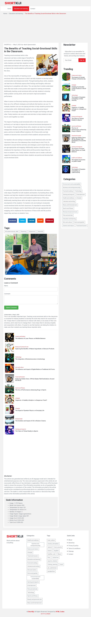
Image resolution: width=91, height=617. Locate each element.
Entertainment (18, 418)
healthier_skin (52, 554)
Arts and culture (19, 367)
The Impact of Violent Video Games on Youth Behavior (78, 150)
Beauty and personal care (21, 346)
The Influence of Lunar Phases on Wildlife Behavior (30, 338)
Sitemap (71, 551)
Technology (18, 357)
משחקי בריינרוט (45, 614)
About (70, 540)
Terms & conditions (74, 548)
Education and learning (21, 8)
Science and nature (20, 336)
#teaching (23, 231)
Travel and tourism (20, 376)
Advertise (71, 543)
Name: (6, 286)
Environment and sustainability (71, 184)
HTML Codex (60, 611)
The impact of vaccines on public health (78, 160)
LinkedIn (31, 220)
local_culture (51, 540)
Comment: (7, 294)
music (61, 564)
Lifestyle (17, 398)
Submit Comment (11, 307)
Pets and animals (68, 215)
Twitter (22, 220)
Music (59, 554)
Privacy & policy (73, 545)
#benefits (40, 231)
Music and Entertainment (70, 205)
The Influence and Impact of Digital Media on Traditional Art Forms (35, 369)
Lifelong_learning (52, 564)
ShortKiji (31, 611)
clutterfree (56, 557)
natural (50, 547)
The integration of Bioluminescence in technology (30, 359)
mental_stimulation (53, 543)
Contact (32, 8)
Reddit (40, 220)
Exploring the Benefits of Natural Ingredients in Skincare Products (34, 349)
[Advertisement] (45, 28)
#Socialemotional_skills (11, 231)
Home (9, 8)
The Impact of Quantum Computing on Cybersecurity (78, 171)
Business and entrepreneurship (72, 187)
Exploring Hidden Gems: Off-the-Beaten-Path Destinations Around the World (34, 379)
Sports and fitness (20, 388)
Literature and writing (69, 201)
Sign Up (82, 60)
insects (50, 550)
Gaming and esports (20, 429)
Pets (49, 557)
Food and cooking (68, 191)
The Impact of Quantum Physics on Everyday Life (29, 410)
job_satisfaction (52, 568)
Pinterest (49, 220)
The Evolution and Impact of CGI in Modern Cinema (30, 421)
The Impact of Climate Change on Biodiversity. (79, 78)
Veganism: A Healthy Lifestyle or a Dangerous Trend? (31, 400)
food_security (58, 547)
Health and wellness (77, 157)
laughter (56, 550)
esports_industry (52, 561)
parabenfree (51, 571)
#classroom (32, 231)
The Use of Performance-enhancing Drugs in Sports (30, 390)
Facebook (12, 220)
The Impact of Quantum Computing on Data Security (78, 98)
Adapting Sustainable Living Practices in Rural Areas (79, 88)
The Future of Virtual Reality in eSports (26, 431)
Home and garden (79, 222)
